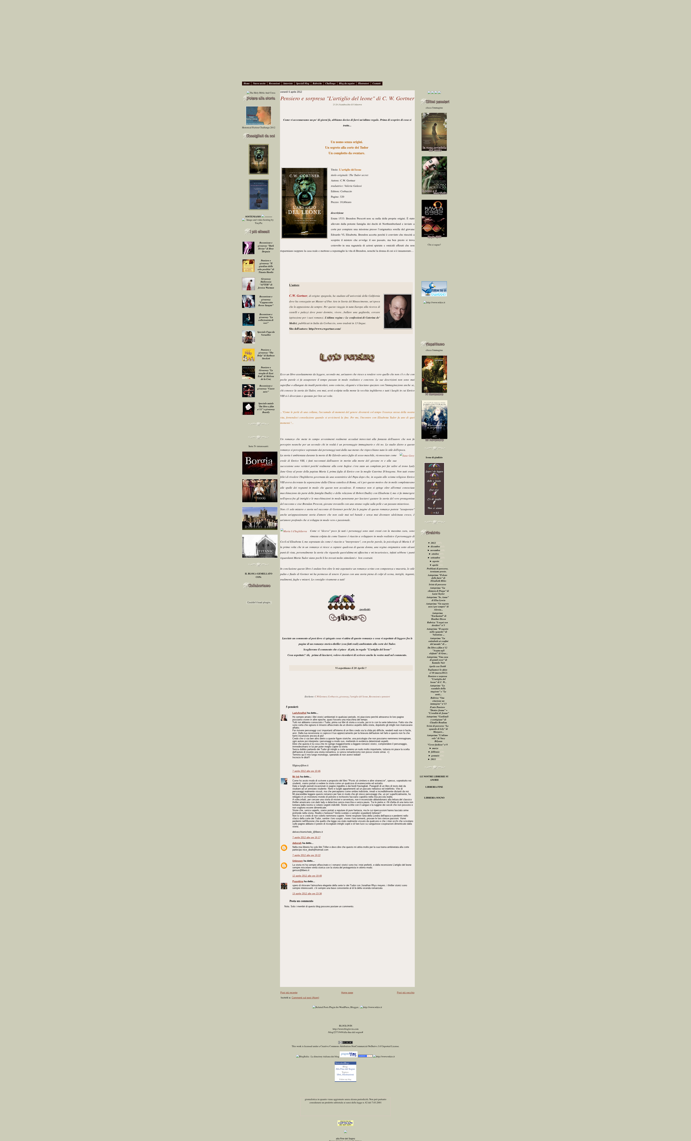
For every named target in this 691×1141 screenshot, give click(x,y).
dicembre (435, 546)
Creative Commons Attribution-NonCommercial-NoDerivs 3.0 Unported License (359, 1046)
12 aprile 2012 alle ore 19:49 (307, 875)
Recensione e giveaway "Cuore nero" (266, 388)
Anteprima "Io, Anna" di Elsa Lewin (437, 599)
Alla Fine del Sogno (345, 1068)
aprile (435, 565)
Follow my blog (345, 1079)
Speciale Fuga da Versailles (266, 333)
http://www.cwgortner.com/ (325, 329)
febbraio (435, 751)
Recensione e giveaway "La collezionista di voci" (266, 319)
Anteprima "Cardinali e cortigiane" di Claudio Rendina (437, 719)
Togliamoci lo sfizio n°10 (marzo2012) (438, 671)
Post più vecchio (405, 992)
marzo (435, 748)
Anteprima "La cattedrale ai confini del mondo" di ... (438, 641)
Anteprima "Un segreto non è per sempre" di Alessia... (437, 606)
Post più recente (288, 992)
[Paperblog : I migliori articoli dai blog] (349, 1056)
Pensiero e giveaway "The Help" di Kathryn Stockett (266, 354)
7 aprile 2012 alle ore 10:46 (306, 771)
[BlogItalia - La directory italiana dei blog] (317, 1056)
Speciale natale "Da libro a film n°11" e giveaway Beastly (266, 408)
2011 (433, 759)
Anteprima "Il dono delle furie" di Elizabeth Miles (437, 578)
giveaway (344, 696)
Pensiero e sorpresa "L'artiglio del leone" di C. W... (437, 679)
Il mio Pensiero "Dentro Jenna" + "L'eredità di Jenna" (438, 710)
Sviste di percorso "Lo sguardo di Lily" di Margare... (438, 728)
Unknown (297, 861)
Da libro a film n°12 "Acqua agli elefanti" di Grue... (438, 650)
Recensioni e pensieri (379, 696)
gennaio (435, 755)
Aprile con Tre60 (437, 666)
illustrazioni (348, 1074)
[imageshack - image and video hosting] (345, 1132)
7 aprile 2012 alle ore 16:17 (306, 837)
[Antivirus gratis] (365, 1056)
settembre (435, 557)
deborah (297, 843)
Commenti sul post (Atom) (305, 997)
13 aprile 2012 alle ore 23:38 (307, 893)
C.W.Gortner (321, 696)
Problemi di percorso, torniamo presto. (437, 570)
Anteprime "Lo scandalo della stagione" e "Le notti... (438, 690)
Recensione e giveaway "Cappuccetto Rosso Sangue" (266, 301)
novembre (435, 550)
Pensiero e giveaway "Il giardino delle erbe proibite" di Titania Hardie (266, 266)
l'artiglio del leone (359, 696)
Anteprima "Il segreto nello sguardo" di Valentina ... (437, 631)
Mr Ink (295, 776)
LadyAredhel (299, 713)
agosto (436, 561)
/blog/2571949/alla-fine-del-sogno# (345, 1032)
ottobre (435, 553)
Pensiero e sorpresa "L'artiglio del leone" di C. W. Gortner (347, 98)
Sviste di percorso (437, 584)
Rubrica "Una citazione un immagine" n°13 (438, 700)
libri (339, 1074)
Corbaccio (333, 696)
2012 (433, 542)
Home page (347, 992)
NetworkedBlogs (342, 1063)
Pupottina (297, 881)
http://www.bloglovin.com (345, 1028)
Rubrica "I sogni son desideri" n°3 (437, 624)
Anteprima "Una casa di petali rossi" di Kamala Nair (437, 659)
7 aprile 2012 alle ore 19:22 (306, 855)
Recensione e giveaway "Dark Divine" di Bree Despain (266, 247)
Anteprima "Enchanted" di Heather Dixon (438, 616)
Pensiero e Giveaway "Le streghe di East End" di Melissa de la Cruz (266, 373)
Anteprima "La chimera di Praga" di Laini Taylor (438, 590)
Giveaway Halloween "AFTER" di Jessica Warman (266, 283)
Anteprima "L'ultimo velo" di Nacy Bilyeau (437, 738)
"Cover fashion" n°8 (437, 744)
